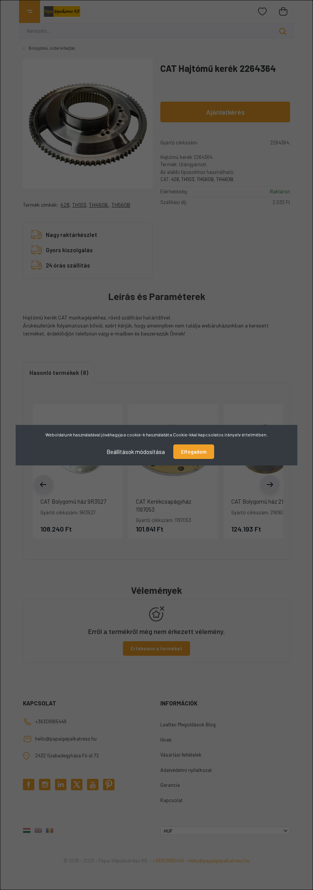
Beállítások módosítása (135, 451)
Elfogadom (194, 452)
